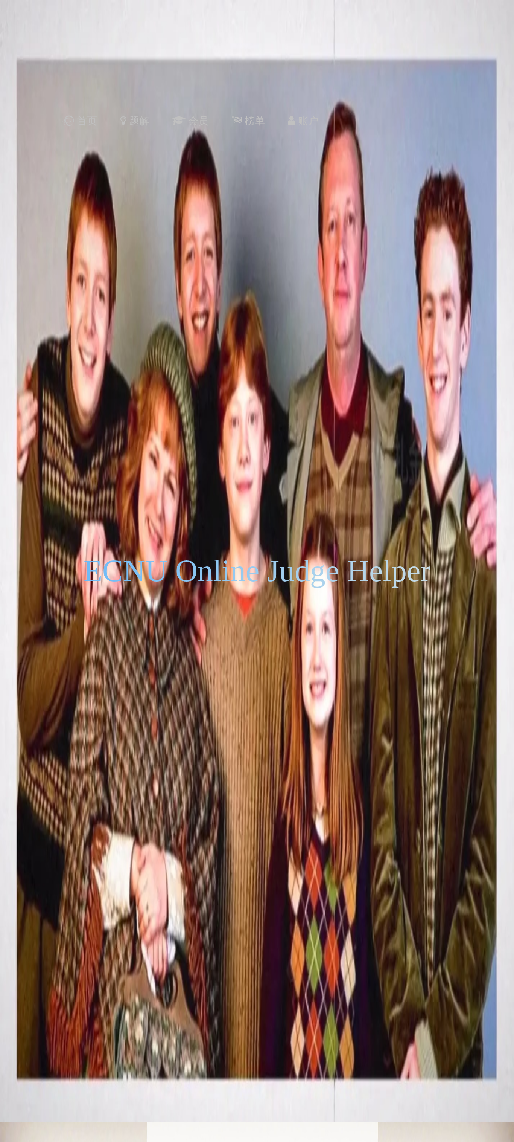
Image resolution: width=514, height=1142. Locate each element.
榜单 (255, 121)
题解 (139, 121)
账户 (306, 121)
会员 (198, 121)
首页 (87, 121)
